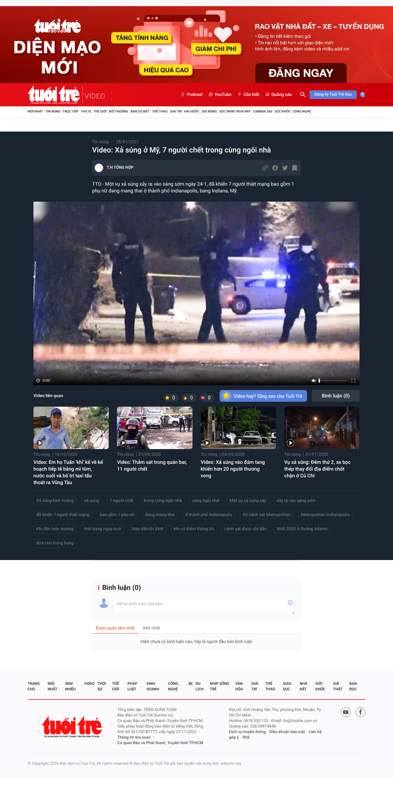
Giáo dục (287, 686)
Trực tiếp (70, 111)
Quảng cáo (281, 94)
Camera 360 (262, 111)
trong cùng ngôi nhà (163, 500)
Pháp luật (132, 686)
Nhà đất (303, 686)
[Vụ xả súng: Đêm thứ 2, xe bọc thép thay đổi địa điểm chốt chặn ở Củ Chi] (322, 428)
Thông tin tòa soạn (134, 737)
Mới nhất (35, 111)
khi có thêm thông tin (194, 529)
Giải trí (175, 111)
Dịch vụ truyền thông (247, 732)
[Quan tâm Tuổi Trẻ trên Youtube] (346, 712)
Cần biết (251, 94)
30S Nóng (209, 111)
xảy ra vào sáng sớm (296, 500)
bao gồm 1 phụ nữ (117, 514)
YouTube (223, 94)
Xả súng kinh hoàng (55, 500)
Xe (190, 683)
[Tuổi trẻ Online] (72, 727)
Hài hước (191, 111)
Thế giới (100, 111)
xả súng (91, 500)
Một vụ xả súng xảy (248, 500)
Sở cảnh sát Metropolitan (266, 514)
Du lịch (200, 686)
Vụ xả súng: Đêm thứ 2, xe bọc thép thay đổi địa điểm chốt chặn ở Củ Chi (317, 469)
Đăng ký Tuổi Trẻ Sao (333, 94)
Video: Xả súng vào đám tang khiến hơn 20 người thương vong (233, 469)
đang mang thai (160, 514)
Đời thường (118, 111)
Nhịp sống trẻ (219, 686)
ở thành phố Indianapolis (208, 514)
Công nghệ (302, 111)
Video (89, 683)
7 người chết (121, 500)
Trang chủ (34, 686)
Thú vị (86, 111)
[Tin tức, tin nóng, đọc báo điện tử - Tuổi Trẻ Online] (55, 94)
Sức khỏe (282, 111)
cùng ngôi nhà (205, 500)
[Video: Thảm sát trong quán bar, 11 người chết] (154, 428)
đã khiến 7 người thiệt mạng (62, 514)
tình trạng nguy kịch (103, 529)
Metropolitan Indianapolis (325, 514)
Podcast (195, 94)
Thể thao (159, 111)
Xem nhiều (70, 686)
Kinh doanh (152, 686)
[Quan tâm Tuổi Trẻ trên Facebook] (360, 712)
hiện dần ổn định (147, 529)
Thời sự (101, 686)
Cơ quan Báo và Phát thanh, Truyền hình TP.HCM (160, 743)
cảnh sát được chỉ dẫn (245, 529)
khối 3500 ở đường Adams (302, 529)
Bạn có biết (140, 111)
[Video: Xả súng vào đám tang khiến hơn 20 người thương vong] (238, 428)
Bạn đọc (353, 686)
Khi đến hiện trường (55, 529)
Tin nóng (52, 111)
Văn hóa (239, 686)
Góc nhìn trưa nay (235, 111)
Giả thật (337, 686)
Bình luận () (336, 396)
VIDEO (94, 96)
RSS (246, 737)
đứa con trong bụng (55, 543)
